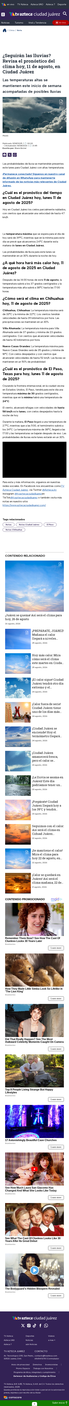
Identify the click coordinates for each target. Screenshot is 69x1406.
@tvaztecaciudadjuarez (28, 493)
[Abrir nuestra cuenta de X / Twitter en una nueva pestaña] (23, 1325)
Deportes (62, 4)
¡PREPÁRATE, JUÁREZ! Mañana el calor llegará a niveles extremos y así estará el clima (48, 638)
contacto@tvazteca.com (45, 1356)
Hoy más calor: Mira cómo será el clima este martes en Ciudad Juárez (48, 661)
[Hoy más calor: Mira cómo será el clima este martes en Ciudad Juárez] (18, 663)
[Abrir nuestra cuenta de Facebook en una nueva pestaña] (40, 1325)
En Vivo (62, 23)
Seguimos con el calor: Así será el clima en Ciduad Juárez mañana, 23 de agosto (48, 831)
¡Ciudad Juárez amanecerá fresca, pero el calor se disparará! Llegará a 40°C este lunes (46, 760)
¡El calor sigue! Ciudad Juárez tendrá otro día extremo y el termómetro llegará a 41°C (48, 687)
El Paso (50, 524)
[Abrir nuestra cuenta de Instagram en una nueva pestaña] (29, 1325)
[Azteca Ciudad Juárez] (34, 14)
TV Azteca (22, 4)
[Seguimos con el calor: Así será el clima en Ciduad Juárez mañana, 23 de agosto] (18, 834)
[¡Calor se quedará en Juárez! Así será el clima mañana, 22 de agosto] (18, 883)
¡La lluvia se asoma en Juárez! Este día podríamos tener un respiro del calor (47, 783)
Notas (9, 524)
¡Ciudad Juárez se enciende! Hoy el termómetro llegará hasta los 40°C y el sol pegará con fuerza (47, 736)
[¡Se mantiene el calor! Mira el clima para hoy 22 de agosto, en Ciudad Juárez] (18, 858)
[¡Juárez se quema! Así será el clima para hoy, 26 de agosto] (34, 586)
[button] (34, 1404)
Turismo (19, 22)
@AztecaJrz (49, 489)
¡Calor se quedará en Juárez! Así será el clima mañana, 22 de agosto (46, 880)
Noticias (5, 22)
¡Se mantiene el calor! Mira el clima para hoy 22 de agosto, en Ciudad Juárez (47, 856)
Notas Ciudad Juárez (29, 524)
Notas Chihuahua (14, 530)
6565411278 (40, 1359)
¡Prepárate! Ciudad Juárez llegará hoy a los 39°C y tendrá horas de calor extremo (46, 809)
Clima (11, 30)
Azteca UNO (37, 4)
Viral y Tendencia (37, 22)
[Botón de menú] (3, 14)
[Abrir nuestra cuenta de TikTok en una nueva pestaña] (34, 1325)
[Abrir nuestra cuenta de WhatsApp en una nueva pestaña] (46, 1325)
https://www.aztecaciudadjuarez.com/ (24, 505)
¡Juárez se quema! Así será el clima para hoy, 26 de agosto (33, 617)
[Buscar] (65, 14)
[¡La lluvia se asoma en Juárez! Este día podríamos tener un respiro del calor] (18, 785)
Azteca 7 (50, 4)
